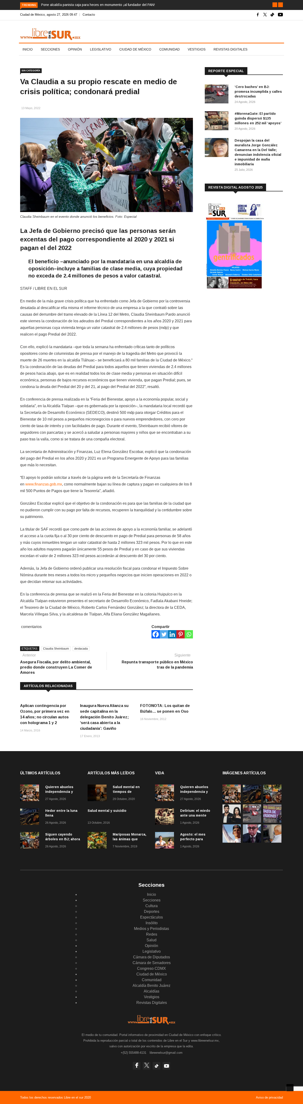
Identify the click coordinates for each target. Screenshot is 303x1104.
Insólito (152, 923)
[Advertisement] (240, 331)
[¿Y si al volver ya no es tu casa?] (272, 821)
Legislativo (100, 49)
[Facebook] (156, 634)
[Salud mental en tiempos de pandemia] (98, 794)
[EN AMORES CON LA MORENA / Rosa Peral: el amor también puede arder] (232, 821)
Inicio (27, 49)
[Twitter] (164, 634)
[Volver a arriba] (290, 1087)
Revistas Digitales (230, 49)
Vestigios (196, 49)
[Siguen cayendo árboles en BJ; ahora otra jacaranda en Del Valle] (30, 841)
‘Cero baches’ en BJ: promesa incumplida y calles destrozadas (258, 91)
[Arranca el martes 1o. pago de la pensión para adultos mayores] (272, 841)
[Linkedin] (172, 634)
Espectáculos (151, 917)
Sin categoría (31, 70)
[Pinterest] (180, 634)
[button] (274, 4)
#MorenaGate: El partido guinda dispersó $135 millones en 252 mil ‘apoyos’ (258, 118)
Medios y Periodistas (151, 929)
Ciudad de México (135, 49)
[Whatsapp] (189, 634)
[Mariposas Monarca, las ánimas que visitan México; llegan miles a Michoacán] (98, 841)
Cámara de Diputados (151, 957)
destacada (81, 648)
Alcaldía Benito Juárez (151, 986)
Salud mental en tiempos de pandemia (126, 791)
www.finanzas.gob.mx (43, 484)
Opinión (75, 49)
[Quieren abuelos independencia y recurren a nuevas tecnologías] (30, 794)
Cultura (151, 906)
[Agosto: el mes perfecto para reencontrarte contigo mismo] (165, 841)
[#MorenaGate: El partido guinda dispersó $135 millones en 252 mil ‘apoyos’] (218, 121)
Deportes (151, 912)
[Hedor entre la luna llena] (30, 817)
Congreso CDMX (151, 968)
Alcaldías (151, 991)
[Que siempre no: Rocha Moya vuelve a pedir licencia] (252, 841)
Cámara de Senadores (152, 963)
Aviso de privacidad (269, 1097)
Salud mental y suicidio (107, 811)
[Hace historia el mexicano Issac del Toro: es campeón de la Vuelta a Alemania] (232, 841)
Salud (151, 940)
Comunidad (169, 49)
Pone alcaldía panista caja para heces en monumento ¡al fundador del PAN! (98, 5)
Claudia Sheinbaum (56, 648)
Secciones (50, 49)
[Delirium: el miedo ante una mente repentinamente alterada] (165, 817)
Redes (151, 934)
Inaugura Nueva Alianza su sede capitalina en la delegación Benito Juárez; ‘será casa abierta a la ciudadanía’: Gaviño (104, 717)
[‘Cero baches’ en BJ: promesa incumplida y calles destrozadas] (218, 94)
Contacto (89, 14)
